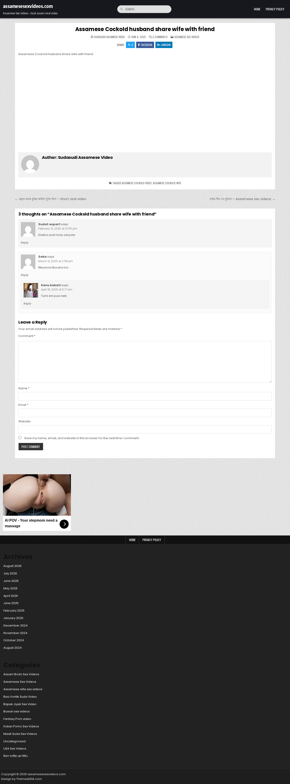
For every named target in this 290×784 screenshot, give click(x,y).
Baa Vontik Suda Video (20, 696)
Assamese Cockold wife (167, 183)
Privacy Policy (275, 9)
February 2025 (13, 610)
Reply (25, 242)
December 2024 (15, 625)
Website (24, 421)
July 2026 (10, 573)
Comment (26, 336)
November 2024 (15, 633)
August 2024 (12, 648)
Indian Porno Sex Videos (21, 726)
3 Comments (160, 37)
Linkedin (166, 45)
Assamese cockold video (137, 183)
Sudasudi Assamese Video (109, 37)
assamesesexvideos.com (28, 6)
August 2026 (12, 566)
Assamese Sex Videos (186, 37)
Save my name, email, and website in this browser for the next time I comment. (81, 438)
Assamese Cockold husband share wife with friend (145, 29)
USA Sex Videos (14, 748)
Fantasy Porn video (17, 719)
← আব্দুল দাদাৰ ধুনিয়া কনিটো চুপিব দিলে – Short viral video (50, 199)
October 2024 (13, 640)
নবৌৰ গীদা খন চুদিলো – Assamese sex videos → (242, 199)
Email (23, 405)
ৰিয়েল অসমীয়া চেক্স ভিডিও (15, 756)
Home (257, 9)
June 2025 (11, 603)
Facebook (146, 45)
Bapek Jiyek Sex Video (19, 704)
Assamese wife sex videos (22, 689)
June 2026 (11, 581)
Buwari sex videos (16, 711)
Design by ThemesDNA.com (21, 779)
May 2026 (10, 588)
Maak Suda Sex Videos (20, 734)
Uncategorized (14, 741)
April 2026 (10, 596)
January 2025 (13, 618)
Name (23, 388)
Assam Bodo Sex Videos (21, 674)
